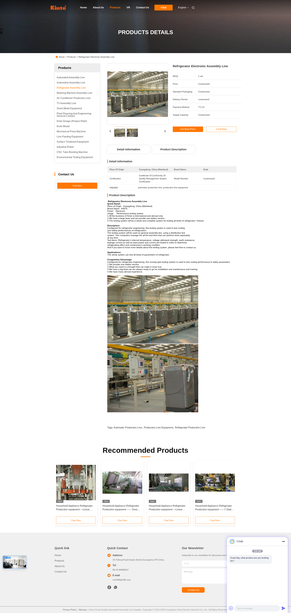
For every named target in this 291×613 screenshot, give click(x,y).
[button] (60, 489)
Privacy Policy (69, 609)
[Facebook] (109, 588)
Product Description (173, 149)
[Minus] (283, 541)
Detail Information (128, 149)
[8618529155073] (115, 588)
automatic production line (128, 427)
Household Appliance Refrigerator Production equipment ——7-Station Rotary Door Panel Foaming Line (214, 508)
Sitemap (83, 609)
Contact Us (142, 7)
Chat (163, 7)
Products (115, 7)
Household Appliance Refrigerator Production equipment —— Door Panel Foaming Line (120, 508)
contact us (193, 590)
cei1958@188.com (122, 580)
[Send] (283, 608)
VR (128, 7)
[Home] (59, 7)
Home (83, 7)
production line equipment (158, 427)
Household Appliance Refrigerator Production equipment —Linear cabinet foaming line (74, 508)
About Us (98, 7)
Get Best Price (188, 129)
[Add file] (231, 608)
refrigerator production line (190, 427)
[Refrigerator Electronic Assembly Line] (137, 94)
